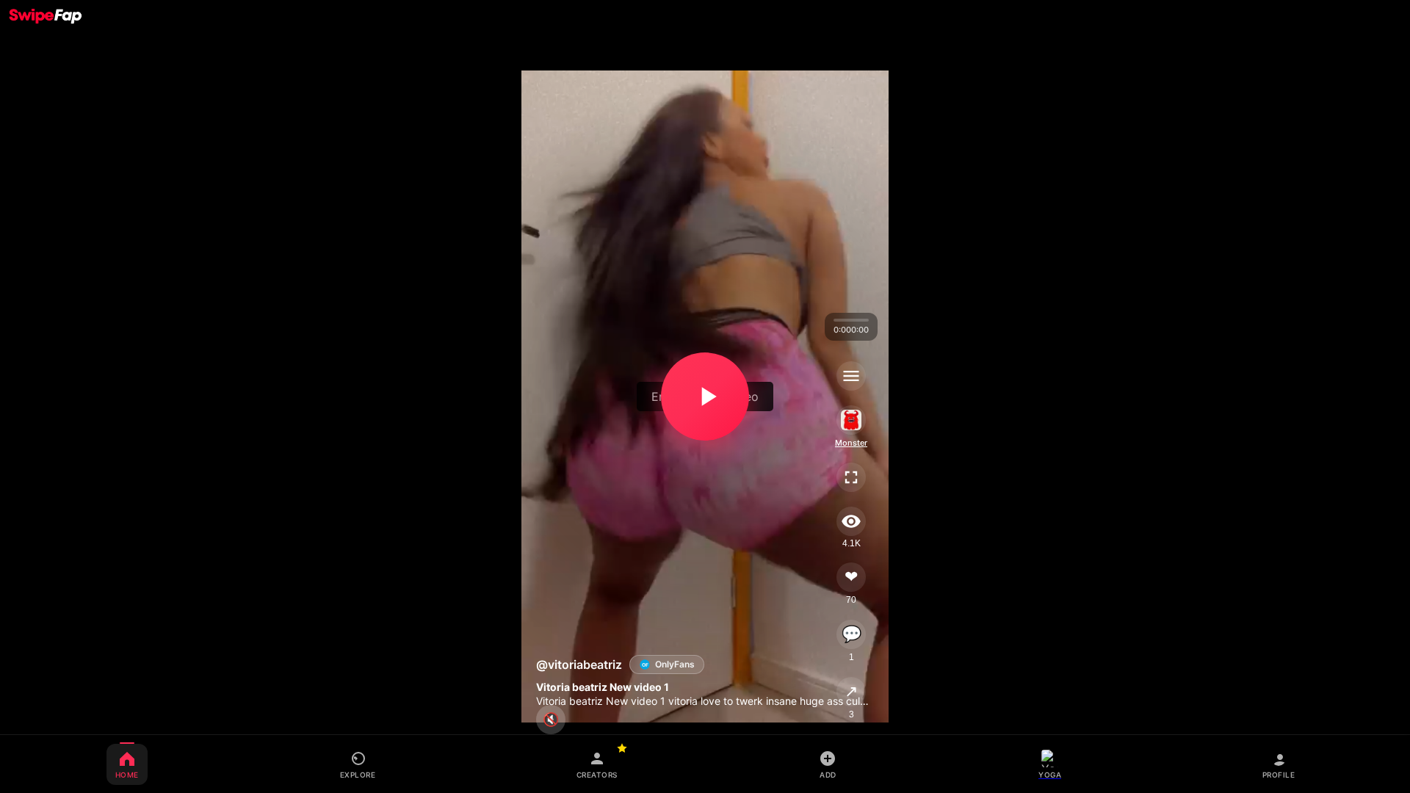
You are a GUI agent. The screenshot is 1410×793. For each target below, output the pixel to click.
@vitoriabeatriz (579, 664)
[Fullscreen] (851, 477)
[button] (705, 396)
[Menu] (851, 376)
